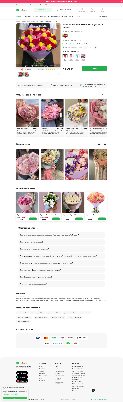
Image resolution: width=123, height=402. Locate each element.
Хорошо (15, 398)
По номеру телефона (78, 386)
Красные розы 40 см (70, 313)
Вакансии (42, 373)
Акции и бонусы (59, 368)
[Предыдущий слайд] (18, 74)
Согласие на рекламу (78, 371)
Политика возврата (77, 366)
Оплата (18, 5)
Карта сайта (75, 388)
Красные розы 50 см (54, 313)
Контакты (42, 380)
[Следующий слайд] (59, 74)
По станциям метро (78, 383)
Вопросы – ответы (60, 375)
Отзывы (44, 5)
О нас (36, 5)
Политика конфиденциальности (99, 399)
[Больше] (95, 47)
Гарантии (42, 368)
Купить (94, 68)
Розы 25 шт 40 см (23, 313)
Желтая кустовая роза (74, 317)
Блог (31, 5)
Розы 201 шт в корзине (24, 317)
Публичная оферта (77, 368)
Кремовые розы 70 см (57, 317)
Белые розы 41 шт (85, 313)
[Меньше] (85, 47)
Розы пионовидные (23, 321)
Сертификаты (43, 375)
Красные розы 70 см (38, 313)
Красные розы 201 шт (41, 317)
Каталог (57, 366)
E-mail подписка (76, 381)
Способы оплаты (59, 371)
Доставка (25, 5)
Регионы (74, 390)
